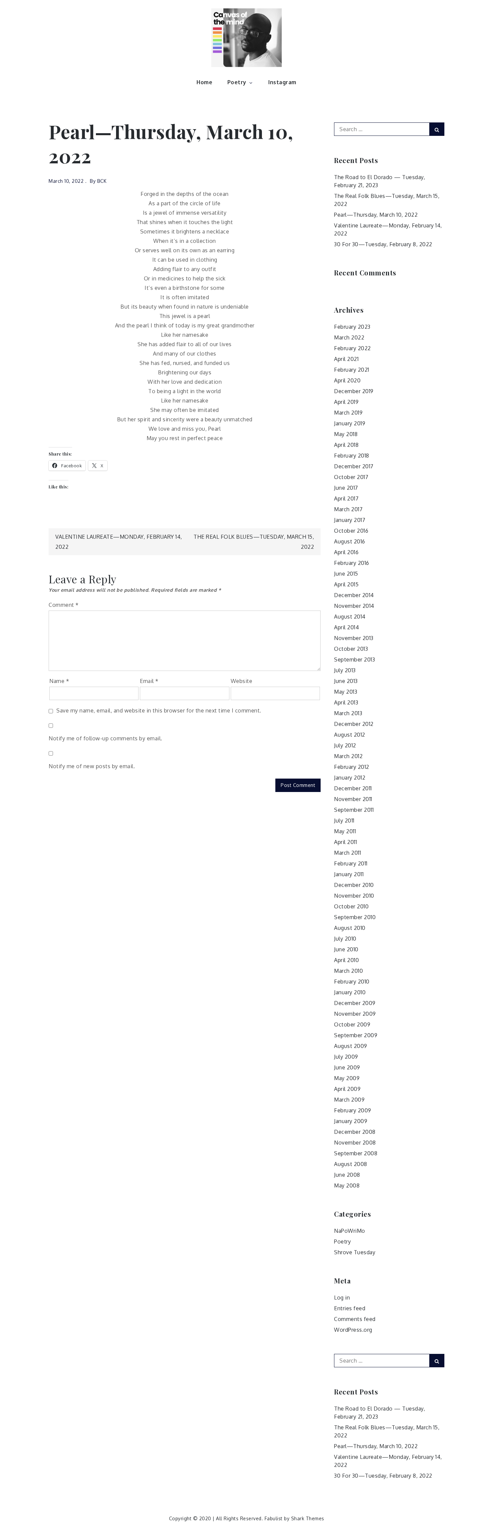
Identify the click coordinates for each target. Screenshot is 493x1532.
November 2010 (354, 895)
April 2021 (346, 359)
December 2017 (354, 466)
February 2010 (352, 981)
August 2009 (350, 1046)
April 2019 (346, 402)
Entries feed (349, 1308)
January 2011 (349, 874)
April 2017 (346, 498)
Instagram (282, 82)
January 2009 (350, 1121)
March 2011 (347, 852)
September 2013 (354, 659)
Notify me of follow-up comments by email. (105, 738)
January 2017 (349, 520)
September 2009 (355, 1035)
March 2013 (348, 713)
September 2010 (355, 917)
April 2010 (346, 960)
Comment (64, 604)
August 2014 (350, 616)
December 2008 (355, 1131)
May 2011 (345, 831)
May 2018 (346, 434)
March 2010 (348, 970)
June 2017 (346, 487)
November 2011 (353, 799)
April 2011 (345, 842)
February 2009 (352, 1110)
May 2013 (345, 691)
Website (242, 681)
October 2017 (351, 477)
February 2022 (352, 348)
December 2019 (354, 391)
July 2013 (345, 670)
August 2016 (349, 541)
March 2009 (349, 1099)
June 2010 (346, 949)
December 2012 (354, 724)
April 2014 (346, 627)
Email (149, 681)
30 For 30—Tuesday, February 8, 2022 (383, 244)
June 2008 (347, 1174)
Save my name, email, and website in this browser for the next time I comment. (158, 710)
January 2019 (349, 423)
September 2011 (354, 809)
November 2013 (354, 638)
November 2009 (355, 1013)
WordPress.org (353, 1329)
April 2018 (346, 444)
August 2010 (350, 928)
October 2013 (351, 648)
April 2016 (346, 552)
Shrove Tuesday (354, 1252)
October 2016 (351, 530)
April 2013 (346, 702)
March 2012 (348, 756)
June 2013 (346, 681)
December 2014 (354, 595)
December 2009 (355, 1003)
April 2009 (347, 1089)
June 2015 (346, 573)
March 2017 (348, 509)
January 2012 (349, 777)
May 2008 (347, 1185)
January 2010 (350, 992)
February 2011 (351, 863)
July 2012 (345, 745)
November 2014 (354, 605)
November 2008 (355, 1142)
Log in (342, 1297)
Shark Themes (307, 1518)
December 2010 (354, 885)
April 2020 (347, 380)
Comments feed (355, 1319)
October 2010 (351, 906)
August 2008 (350, 1164)
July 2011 (344, 820)
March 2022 (349, 337)
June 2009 (347, 1067)
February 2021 (351, 369)
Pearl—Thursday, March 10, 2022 (376, 214)
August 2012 (349, 734)
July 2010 (345, 938)
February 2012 (351, 766)
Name (59, 681)
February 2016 (351, 563)
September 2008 (355, 1153)
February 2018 (351, 455)
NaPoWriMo (349, 1230)
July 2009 (346, 1056)
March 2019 (348, 412)
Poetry (236, 82)
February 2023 (352, 326)
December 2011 (353, 788)
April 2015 (346, 584)
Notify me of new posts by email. (92, 766)
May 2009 (347, 1078)
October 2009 (352, 1024)
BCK (102, 181)
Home (204, 82)
